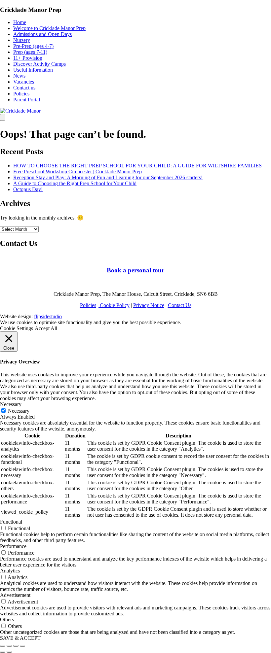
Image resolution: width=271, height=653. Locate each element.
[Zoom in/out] (22, 646)
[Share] (9, 646)
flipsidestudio (48, 316)
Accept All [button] (46, 328)
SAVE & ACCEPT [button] (20, 638)
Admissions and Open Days (42, 34)
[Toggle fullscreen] (16, 646)
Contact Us (179, 305)
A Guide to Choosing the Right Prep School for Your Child (74, 183)
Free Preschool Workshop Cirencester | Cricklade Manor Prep (77, 171)
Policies (21, 93)
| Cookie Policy (113, 305)
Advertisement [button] (15, 595)
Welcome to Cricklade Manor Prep (49, 28)
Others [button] (7, 619)
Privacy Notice (148, 305)
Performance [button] (13, 546)
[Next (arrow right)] (9, 652)
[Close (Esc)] (2, 646)
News (19, 76)
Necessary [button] (10, 404)
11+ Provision (27, 58)
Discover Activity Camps (39, 64)
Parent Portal (26, 99)
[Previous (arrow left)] (2, 652)
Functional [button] (11, 522)
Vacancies (23, 82)
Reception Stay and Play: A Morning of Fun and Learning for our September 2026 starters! (108, 177)
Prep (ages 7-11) (30, 52)
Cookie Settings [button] (16, 328)
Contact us (24, 87)
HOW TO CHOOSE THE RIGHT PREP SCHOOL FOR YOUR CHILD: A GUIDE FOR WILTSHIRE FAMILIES (137, 165)
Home (19, 22)
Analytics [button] (10, 570)
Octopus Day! (28, 189)
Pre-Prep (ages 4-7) (33, 46)
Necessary (18, 411)
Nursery (21, 40)
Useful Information (33, 70)
